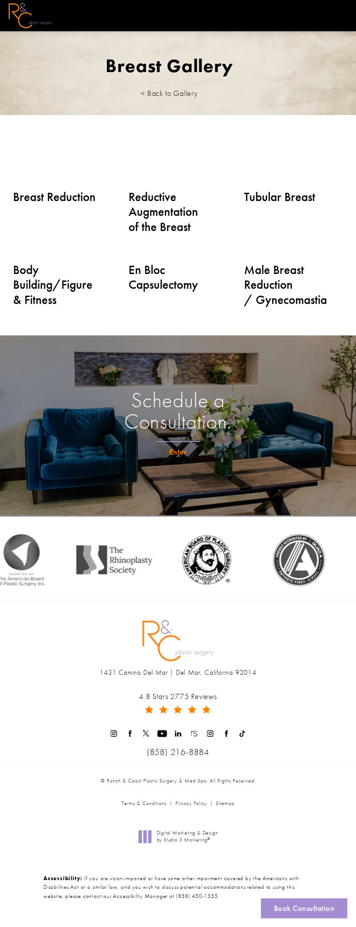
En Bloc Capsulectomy (163, 278)
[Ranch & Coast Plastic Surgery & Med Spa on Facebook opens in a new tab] (130, 733)
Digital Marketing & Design (187, 836)
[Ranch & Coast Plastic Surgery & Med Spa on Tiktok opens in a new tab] (242, 733)
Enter (178, 452)
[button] (340, 15)
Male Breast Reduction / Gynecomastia (285, 285)
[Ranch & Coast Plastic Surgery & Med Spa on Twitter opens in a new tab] (146, 733)
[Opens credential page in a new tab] (289, 560)
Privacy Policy (191, 803)
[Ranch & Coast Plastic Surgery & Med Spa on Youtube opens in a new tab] (162, 733)
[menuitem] (114, 733)
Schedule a (178, 411)
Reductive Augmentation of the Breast (163, 212)
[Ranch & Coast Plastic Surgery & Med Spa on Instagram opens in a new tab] (114, 733)
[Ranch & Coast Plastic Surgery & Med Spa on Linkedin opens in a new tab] (178, 733)
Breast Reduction (54, 197)
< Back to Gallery (169, 93)
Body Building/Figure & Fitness (52, 285)
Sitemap (225, 803)
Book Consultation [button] (304, 908)
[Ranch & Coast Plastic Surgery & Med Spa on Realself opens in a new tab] (194, 733)
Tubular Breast (279, 197)
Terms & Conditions (144, 803)
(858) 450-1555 (197, 896)
